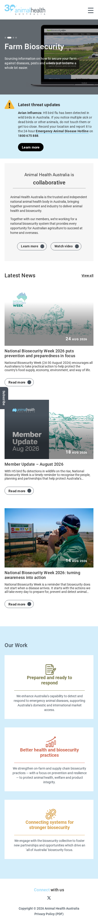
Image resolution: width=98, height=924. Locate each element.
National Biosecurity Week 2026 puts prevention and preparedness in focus (40, 353)
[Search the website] (81, 9)
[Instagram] (41, 898)
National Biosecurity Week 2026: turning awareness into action (42, 575)
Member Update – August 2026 (34, 464)
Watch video (63, 246)
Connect (42, 889)
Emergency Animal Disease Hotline (62, 131)
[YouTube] (56, 898)
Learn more (31, 147)
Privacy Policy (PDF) (49, 914)
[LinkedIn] (63, 898)
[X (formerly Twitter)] (49, 897)
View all (87, 275)
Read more (16, 382)
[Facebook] (34, 898)
